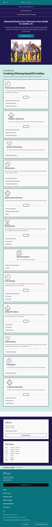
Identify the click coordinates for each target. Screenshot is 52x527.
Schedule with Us (26, 36)
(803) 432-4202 (27, 10)
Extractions (8, 299)
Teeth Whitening (9, 403)
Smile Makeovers (9, 400)
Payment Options (8, 503)
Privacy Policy (6, 519)
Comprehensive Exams (10, 103)
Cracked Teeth (8, 241)
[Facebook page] (4, 511)
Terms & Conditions (15, 519)
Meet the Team (7, 496)
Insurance (6, 507)
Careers (22, 519)
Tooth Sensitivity (9, 330)
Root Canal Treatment (10, 208)
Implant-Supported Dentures (12, 211)
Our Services (7, 493)
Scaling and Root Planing (11, 183)
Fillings (7, 214)
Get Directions (26, 435)
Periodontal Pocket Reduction (12, 181)
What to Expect (7, 500)
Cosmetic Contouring (10, 397)
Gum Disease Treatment (11, 178)
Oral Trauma (8, 244)
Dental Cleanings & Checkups (12, 100)
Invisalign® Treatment (10, 351)
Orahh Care (27, 519)
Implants (7, 268)
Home (5, 490)
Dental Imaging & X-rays (11, 106)
